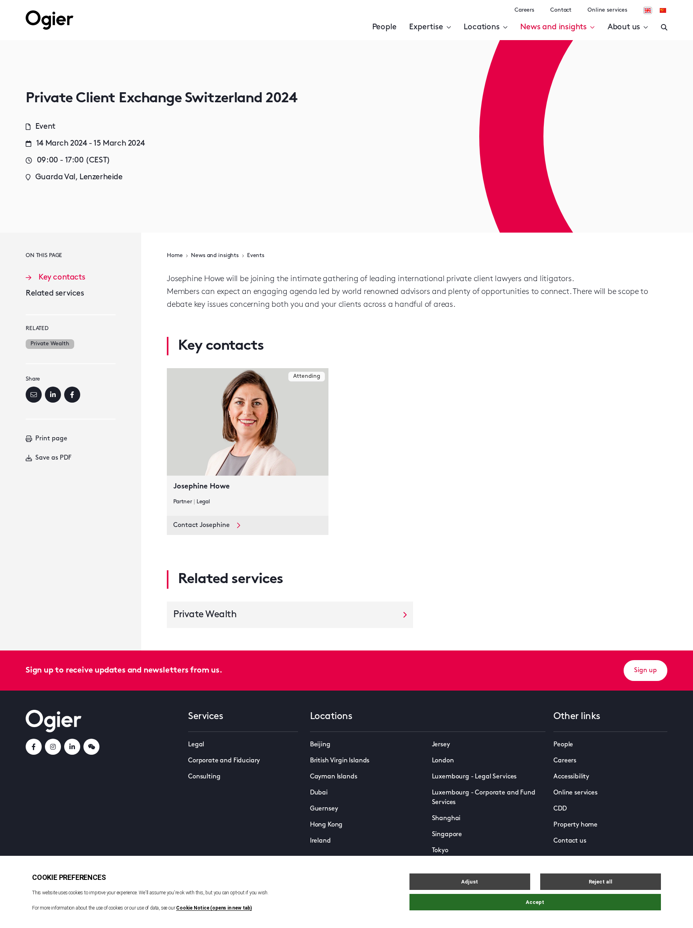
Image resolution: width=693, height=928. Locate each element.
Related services (55, 294)
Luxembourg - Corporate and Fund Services (483, 798)
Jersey (441, 745)
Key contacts (61, 278)
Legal (196, 745)
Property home (575, 825)
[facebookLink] (34, 747)
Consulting (204, 777)
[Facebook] (72, 395)
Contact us (569, 841)
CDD (560, 809)
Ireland (320, 841)
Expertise (426, 27)
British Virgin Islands (339, 761)
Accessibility (571, 777)
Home (174, 256)
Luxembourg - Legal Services (474, 777)
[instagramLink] (53, 747)
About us (624, 27)
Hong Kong (326, 825)
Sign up (645, 670)
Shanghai (446, 818)
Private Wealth (49, 344)
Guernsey (324, 809)
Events (255, 256)
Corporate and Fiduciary (224, 761)
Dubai (319, 793)
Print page (51, 439)
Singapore (447, 834)
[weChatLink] (91, 747)
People (384, 27)
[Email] (34, 395)
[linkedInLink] (72, 747)
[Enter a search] (664, 27)
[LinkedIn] (53, 395)
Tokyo (440, 850)
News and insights (553, 27)
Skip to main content (66, 8)
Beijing (320, 745)
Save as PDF (53, 458)
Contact (560, 10)
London (443, 761)
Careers (524, 10)
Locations (481, 27)
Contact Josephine (201, 525)
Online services (607, 10)
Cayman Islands (333, 777)
